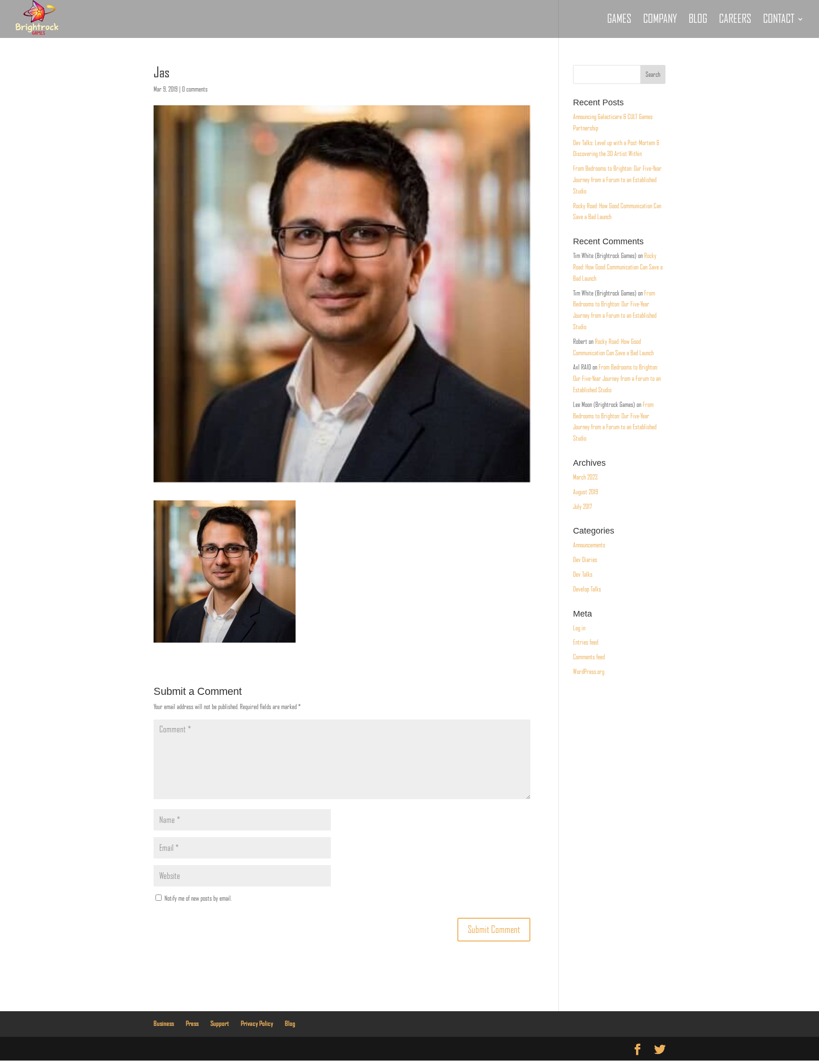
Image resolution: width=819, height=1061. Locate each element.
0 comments (195, 89)
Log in (579, 628)
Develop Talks (587, 589)
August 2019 (585, 492)
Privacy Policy (257, 1023)
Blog (698, 21)
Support (219, 1023)
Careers (735, 21)
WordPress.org (588, 671)
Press (192, 1023)
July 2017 (582, 506)
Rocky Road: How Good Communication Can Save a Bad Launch (618, 267)
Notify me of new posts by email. (198, 898)
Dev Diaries (585, 559)
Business (164, 1023)
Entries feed (585, 642)
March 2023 (585, 477)
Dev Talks (582, 574)
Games (619, 21)
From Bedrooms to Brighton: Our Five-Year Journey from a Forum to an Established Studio (617, 180)
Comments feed (589, 657)
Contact (778, 21)
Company (660, 21)
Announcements (589, 545)
